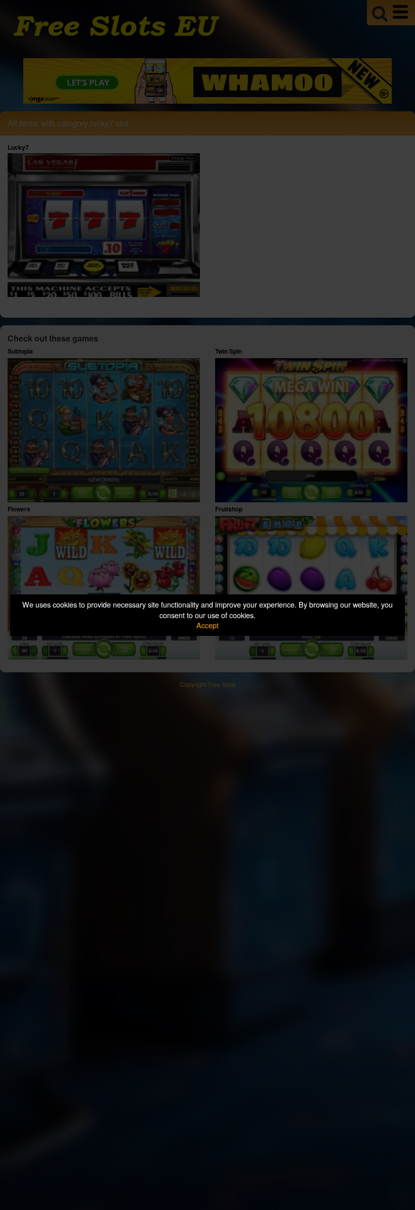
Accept (207, 625)
